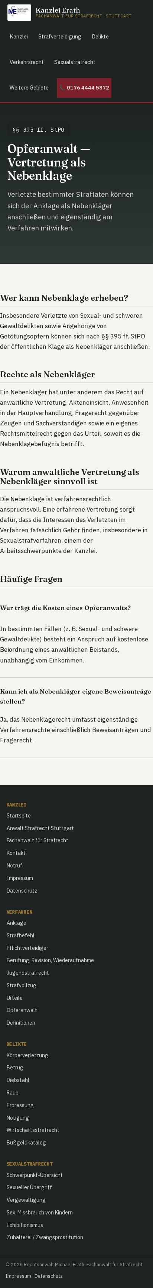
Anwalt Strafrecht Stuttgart (40, 828)
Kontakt (16, 853)
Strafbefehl (21, 935)
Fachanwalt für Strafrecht (37, 840)
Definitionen (21, 1022)
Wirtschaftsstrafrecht (33, 1130)
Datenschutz (22, 890)
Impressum (20, 878)
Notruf (14, 865)
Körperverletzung (27, 1055)
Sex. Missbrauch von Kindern (40, 1212)
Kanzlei (19, 36)
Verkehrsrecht (27, 61)
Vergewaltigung (26, 1200)
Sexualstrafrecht (74, 61)
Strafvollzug (21, 985)
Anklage (16, 923)
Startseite (19, 815)
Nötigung (18, 1118)
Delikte (100, 36)
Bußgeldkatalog (26, 1142)
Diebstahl (18, 1080)
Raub (13, 1092)
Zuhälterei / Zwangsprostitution (45, 1237)
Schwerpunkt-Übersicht (35, 1175)
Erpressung (20, 1105)
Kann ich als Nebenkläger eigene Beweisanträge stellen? (75, 696)
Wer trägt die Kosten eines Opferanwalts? (65, 607)
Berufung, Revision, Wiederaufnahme (50, 960)
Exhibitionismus (25, 1225)
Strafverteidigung (59, 36)
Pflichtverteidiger (27, 948)
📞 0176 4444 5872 (84, 87)
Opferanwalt (22, 1010)
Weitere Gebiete (29, 87)
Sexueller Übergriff (29, 1187)
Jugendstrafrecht (28, 973)
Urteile (15, 998)
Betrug (15, 1067)
